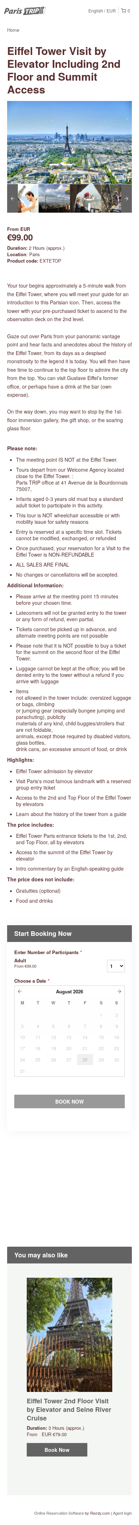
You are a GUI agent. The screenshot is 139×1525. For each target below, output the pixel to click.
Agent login (122, 1513)
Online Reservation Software (59, 1513)
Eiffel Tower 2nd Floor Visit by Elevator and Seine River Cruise (69, 1409)
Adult (25, 963)
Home (13, 29)
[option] (22, 198)
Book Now (57, 1449)
